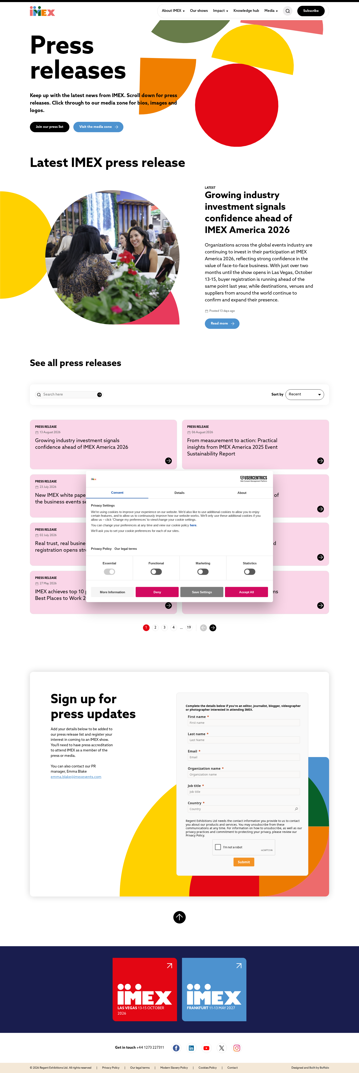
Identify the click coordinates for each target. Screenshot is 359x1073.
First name (197, 716)
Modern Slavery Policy (174, 1068)
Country (194, 803)
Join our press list (49, 127)
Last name (196, 734)
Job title (194, 785)
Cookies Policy (208, 1068)
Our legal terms (140, 1068)
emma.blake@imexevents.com (76, 777)
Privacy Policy (195, 835)
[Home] (42, 11)
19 (189, 627)
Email (192, 751)
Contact (232, 1068)
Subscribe (311, 11)
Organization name (204, 768)
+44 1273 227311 (150, 1048)
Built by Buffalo (319, 1068)
